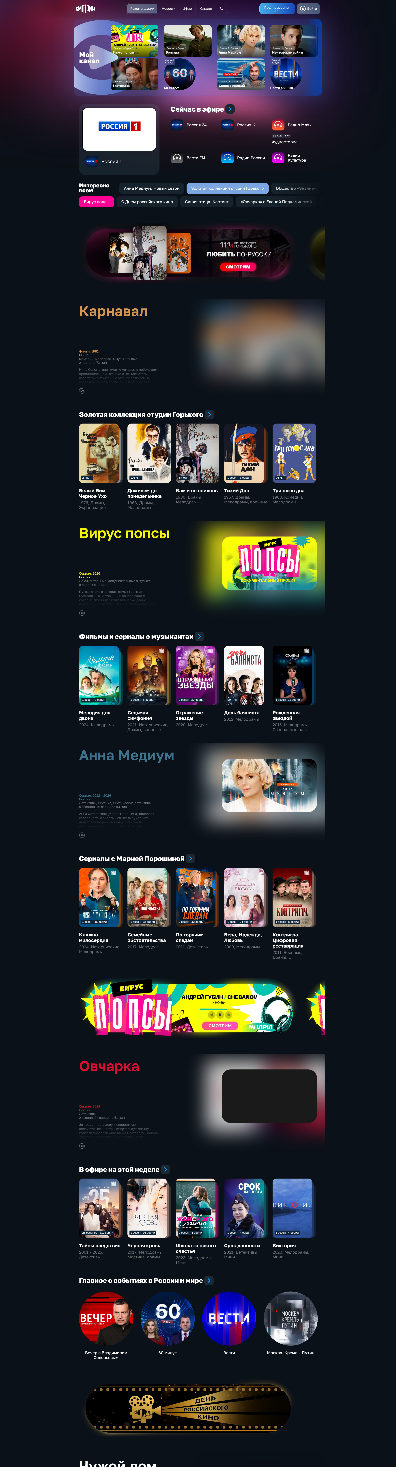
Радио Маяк (300, 124)
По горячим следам (190, 937)
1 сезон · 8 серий (93, 699)
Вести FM (196, 157)
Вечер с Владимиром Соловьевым (106, 1355)
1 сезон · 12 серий (288, 699)
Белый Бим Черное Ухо (93, 493)
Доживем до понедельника (144, 493)
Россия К (246, 124)
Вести (229, 1352)
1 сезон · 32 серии (191, 921)
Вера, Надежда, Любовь (243, 937)
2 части (87, 477)
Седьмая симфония (139, 715)
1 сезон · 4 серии (190, 1232)
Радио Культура (297, 157)
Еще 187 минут (281, 135)
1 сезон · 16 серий (94, 921)
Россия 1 (111, 161)
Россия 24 (197, 124)
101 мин (136, 477)
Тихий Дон (236, 490)
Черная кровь (143, 1245)
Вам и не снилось (197, 490)
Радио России (251, 157)
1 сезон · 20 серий (191, 699)
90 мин (232, 699)
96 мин (280, 477)
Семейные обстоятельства (146, 937)
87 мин (183, 477)
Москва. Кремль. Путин (290, 1352)
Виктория (284, 1245)
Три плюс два (289, 490)
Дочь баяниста (242, 712)
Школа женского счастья (196, 1248)
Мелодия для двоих (94, 715)
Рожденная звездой (286, 715)
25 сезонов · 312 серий (97, 1232)
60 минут (167, 1352)
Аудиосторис (284, 141)
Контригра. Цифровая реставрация (288, 940)
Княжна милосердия (93, 937)
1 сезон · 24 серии (239, 921)
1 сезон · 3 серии (238, 477)
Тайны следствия (100, 1245)
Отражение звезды (189, 715)
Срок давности (242, 1245)
